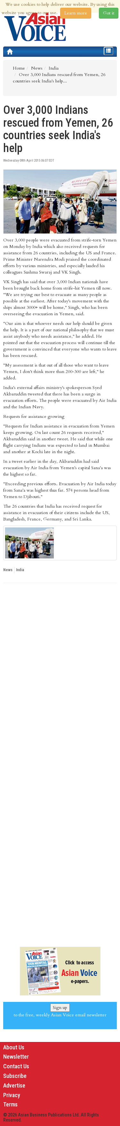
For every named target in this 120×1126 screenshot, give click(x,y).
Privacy (11, 1095)
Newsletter (16, 1056)
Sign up (60, 1007)
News (7, 570)
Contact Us (16, 1066)
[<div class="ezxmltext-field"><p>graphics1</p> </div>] (60, 543)
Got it (108, 13)
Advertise (14, 1085)
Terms (10, 1104)
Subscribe (15, 1075)
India (20, 570)
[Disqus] (60, 676)
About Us (13, 1047)
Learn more (75, 13)
